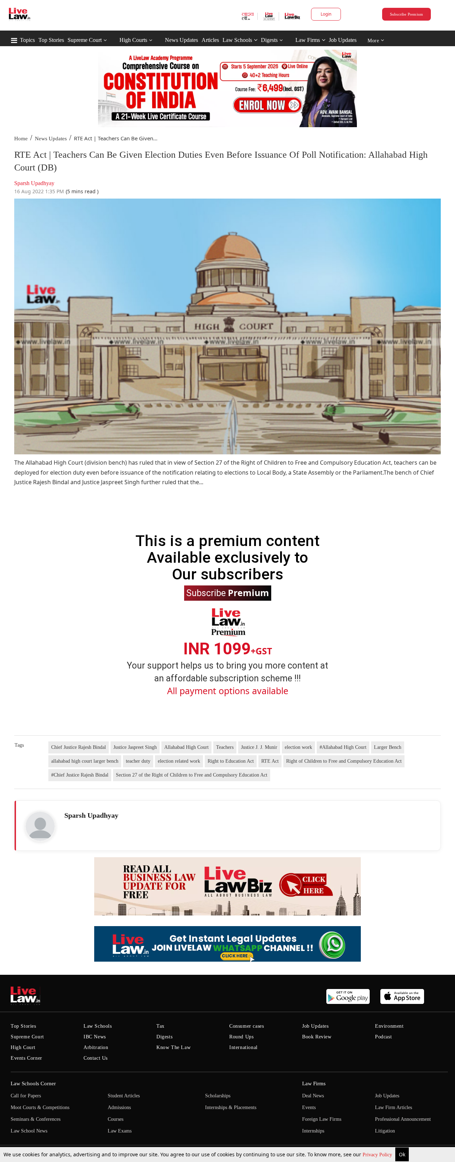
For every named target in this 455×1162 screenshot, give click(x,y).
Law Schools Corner (33, 1083)
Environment (389, 1026)
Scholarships (217, 1095)
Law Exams (120, 1131)
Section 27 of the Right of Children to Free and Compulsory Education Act (191, 775)
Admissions (119, 1107)
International (243, 1047)
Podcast (383, 1036)
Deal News (313, 1095)
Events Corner (26, 1058)
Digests (269, 40)
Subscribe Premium (406, 14)
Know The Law (173, 1047)
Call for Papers (26, 1095)
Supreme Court (85, 40)
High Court (23, 1047)
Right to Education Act (231, 761)
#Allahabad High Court (343, 747)
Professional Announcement (403, 1119)
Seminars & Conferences (35, 1119)
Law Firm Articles (393, 1107)
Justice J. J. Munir (259, 747)
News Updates (181, 40)
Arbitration (96, 1047)
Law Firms (307, 40)
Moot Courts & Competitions (40, 1107)
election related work (179, 761)
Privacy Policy (378, 1154)
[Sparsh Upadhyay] (40, 826)
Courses (115, 1119)
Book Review (317, 1036)
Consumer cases (246, 1026)
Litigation (385, 1131)
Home (21, 138)
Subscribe (227, 593)
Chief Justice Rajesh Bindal (78, 747)
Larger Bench (387, 747)
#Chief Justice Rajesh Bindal (79, 775)
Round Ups (241, 1036)
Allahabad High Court (186, 747)
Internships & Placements (230, 1107)
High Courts (133, 40)
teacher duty (138, 761)
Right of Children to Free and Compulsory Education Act (344, 761)
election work (298, 747)
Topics (27, 40)
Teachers (225, 747)
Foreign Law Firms (321, 1119)
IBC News (95, 1036)
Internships (313, 1131)
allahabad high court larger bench (84, 761)
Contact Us (96, 1058)
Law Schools (237, 40)
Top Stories (51, 40)
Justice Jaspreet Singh (135, 747)
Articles (210, 40)
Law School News (29, 1131)
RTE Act (270, 761)
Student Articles (124, 1095)
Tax (160, 1026)
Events (309, 1107)
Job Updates (343, 40)
